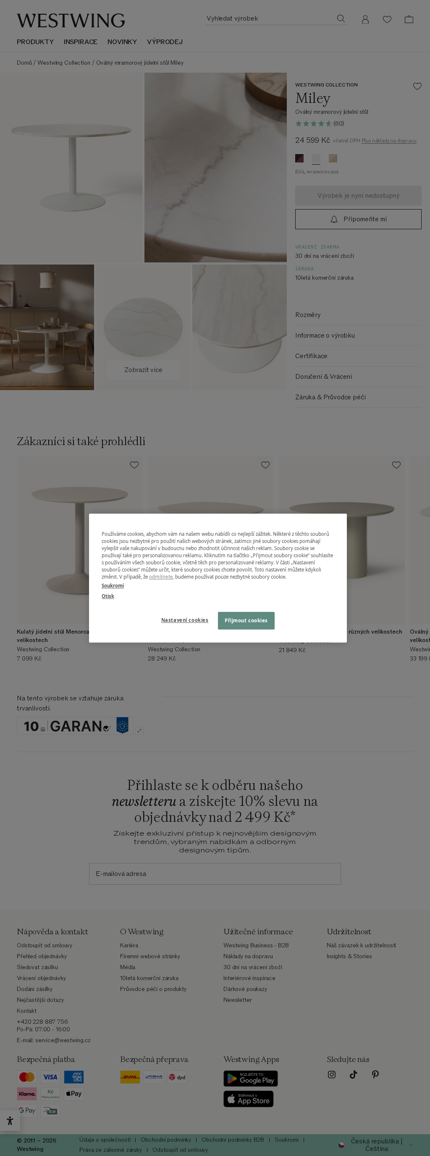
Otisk (108, 596)
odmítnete (161, 577)
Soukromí (113, 585)
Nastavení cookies (185, 620)
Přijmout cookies (246, 620)
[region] (218, 578)
